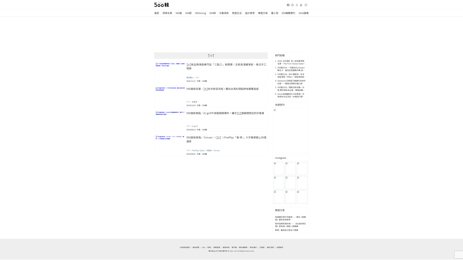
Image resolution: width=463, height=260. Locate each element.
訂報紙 (262, 247)
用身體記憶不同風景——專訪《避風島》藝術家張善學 (290, 218)
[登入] (301, 5)
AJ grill (195, 126)
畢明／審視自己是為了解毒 (286, 230)
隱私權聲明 (243, 247)
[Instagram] (292, 4)
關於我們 (270, 247)
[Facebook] (288, 4)
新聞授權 (216, 247)
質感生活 (237, 13)
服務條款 (226, 247)
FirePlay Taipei (198, 150)
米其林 (194, 102)
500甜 (188, 13)
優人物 (274, 13)
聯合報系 (253, 247)
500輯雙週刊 (288, 13)
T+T (197, 77)
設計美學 (250, 13)
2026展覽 (304, 13)
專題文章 (263, 13)
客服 (209, 247)
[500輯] (162, 5)
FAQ (203, 247)
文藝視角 (224, 13)
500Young (200, 13)
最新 (156, 13)
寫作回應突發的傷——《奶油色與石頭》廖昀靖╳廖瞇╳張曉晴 (290, 225)
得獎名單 (167, 13)
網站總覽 (196, 247)
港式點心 (190, 77)
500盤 (179, 13)
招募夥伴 (280, 247)
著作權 (234, 247)
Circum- (217, 150)
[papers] (297, 4)
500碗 (212, 13)
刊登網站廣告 (185, 247)
